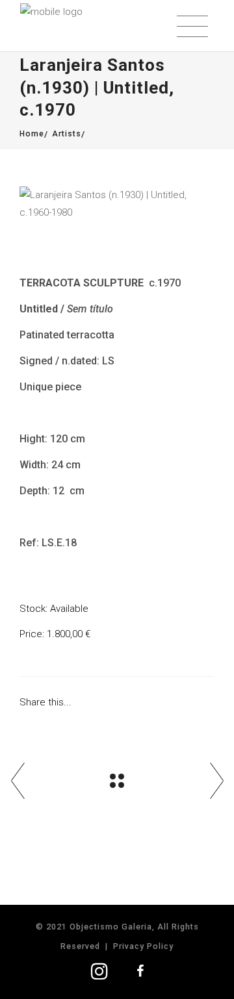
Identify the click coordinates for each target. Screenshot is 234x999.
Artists (66, 134)
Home (32, 134)
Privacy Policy (143, 946)
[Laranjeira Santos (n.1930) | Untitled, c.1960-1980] (117, 203)
